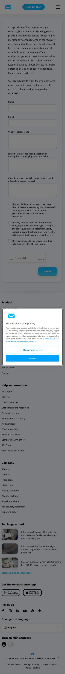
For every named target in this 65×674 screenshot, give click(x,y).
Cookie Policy (49, 339)
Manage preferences (32, 350)
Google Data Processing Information (21, 341)
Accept (32, 358)
